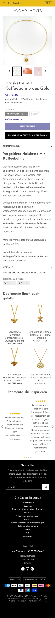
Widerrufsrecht (14, 598)
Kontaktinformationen (38, 601)
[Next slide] (45, 71)
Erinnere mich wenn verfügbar (27, 135)
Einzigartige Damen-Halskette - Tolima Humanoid (40, 334)
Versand (12, 601)
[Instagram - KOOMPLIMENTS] (27, 569)
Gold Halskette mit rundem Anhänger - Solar (40, 377)
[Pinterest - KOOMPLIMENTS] (32, 569)
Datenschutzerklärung (32, 598)
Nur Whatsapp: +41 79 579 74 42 (27, 551)
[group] (17, 71)
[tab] (24, 457)
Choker (35, 114)
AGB (45, 598)
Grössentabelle (13, 120)
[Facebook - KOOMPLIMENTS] (23, 569)
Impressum (22, 601)
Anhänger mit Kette (17, 114)
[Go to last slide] (10, 71)
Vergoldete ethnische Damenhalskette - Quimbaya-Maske (14, 336)
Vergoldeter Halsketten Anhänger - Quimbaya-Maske (14, 377)
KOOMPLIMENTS (21, 596)
